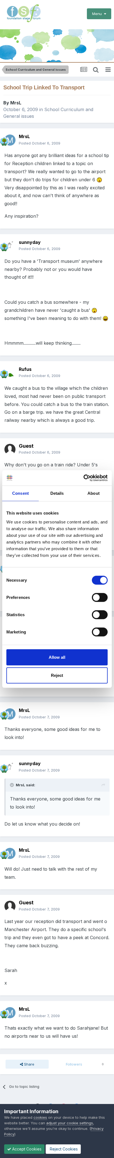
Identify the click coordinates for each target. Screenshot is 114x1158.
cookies (40, 1117)
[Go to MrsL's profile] (9, 140)
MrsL (15, 103)
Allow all (57, 657)
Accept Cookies (26, 1149)
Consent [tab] (20, 493)
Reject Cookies (63, 1149)
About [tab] (93, 493)
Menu (98, 13)
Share (28, 1064)
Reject (57, 675)
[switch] (100, 597)
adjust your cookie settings (69, 1123)
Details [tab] (57, 493)
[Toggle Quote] (12, 785)
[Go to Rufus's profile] (9, 372)
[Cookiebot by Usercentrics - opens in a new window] (83, 477)
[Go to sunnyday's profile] (9, 245)
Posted (39, 143)
